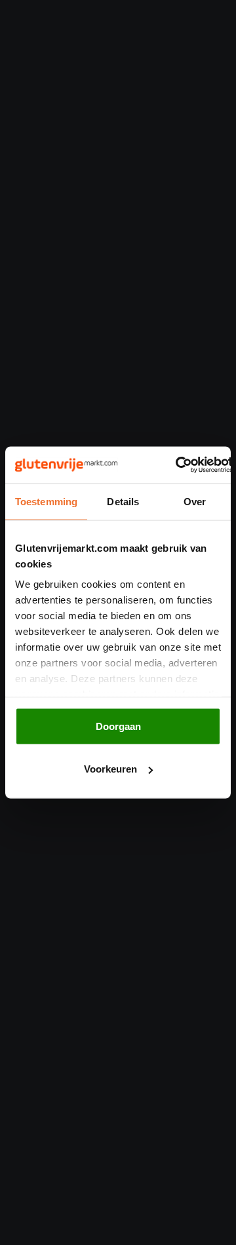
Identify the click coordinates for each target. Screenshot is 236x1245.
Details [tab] (123, 501)
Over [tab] (195, 501)
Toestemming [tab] (46, 501)
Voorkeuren (110, 769)
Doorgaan (118, 725)
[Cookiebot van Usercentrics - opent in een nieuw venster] (176, 465)
